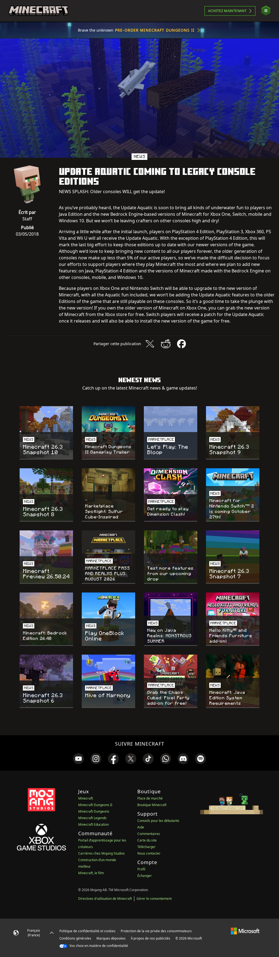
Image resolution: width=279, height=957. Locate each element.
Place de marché (150, 798)
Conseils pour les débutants (158, 820)
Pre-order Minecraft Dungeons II (155, 30)
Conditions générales (75, 938)
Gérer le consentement (154, 898)
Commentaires (148, 833)
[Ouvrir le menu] (266, 10)
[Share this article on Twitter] (149, 343)
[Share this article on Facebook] (181, 343)
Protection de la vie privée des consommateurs (156, 931)
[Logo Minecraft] (38, 11)
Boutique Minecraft (151, 805)
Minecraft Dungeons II (95, 805)
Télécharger (146, 846)
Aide (140, 827)
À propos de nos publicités (150, 938)
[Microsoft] (245, 930)
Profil (141, 869)
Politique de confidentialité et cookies (87, 931)
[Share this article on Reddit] (166, 343)
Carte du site (147, 840)
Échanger (144, 875)
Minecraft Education (93, 824)
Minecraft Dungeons (93, 811)
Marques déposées (111, 938)
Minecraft (85, 798)
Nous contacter (148, 853)
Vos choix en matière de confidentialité (98, 946)
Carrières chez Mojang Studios (101, 853)
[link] (78, 758)
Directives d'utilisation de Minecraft (105, 898)
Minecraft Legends (92, 818)
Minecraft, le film (91, 873)
